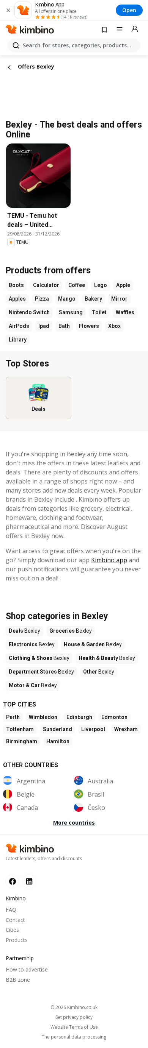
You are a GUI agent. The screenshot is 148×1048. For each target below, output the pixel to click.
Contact (15, 919)
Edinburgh (79, 717)
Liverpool (93, 729)
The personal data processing (74, 1037)
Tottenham (20, 729)
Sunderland (57, 729)
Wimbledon (43, 717)
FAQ (11, 909)
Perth (13, 717)
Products (17, 940)
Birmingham (21, 741)
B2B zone (18, 979)
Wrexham (126, 729)
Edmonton (114, 717)
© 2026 (74, 1007)
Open (129, 10)
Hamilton (57, 741)
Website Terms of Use (74, 1027)
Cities (12, 929)
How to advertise (27, 969)
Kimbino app (109, 560)
